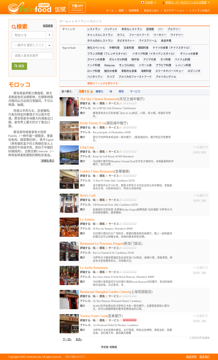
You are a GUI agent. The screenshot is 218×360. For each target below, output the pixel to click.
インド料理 (93, 65)
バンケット (110, 29)
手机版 (105, 347)
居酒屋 (150, 29)
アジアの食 (149, 59)
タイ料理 (165, 59)
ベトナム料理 (182, 59)
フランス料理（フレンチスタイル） (107, 53)
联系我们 (204, 356)
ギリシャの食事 (189, 53)
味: (95, 103)
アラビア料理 (163, 65)
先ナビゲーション (174, 10)
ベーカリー (159, 35)
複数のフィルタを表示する (102, 83)
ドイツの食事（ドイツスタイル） (172, 47)
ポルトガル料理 (118, 59)
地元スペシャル (96, 47)
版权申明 (191, 356)
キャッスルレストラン (100, 35)
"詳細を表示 (47, 160)
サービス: (115, 103)
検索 (121, 10)
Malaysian (109, 65)
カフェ (121, 35)
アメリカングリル (166, 76)
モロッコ (96, 21)
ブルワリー (174, 29)
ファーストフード (139, 35)
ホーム (110, 10)
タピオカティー (126, 40)
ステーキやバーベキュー (169, 71)
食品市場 (166, 40)
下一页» (67, 339)
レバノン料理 (183, 65)
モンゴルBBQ (127, 65)
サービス (135, 91)
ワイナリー (177, 35)
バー (160, 29)
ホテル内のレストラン (100, 40)
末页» (79, 339)
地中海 (135, 59)
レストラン (79, 21)
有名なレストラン (132, 29)
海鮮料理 (146, 71)
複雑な (99, 91)
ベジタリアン (95, 76)
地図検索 (134, 10)
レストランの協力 (199, 10)
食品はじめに (151, 10)
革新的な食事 (129, 71)
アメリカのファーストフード (135, 76)
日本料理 (129, 47)
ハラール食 (145, 65)
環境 (121, 91)
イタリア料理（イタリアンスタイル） (154, 53)
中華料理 (114, 47)
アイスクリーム (148, 40)
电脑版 (113, 347)
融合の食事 (110, 71)
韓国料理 (143, 47)
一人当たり (200, 147)
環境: (103, 103)
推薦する (84, 91)
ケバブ (111, 76)
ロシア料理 (93, 71)
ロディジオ (194, 71)
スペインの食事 (96, 59)
